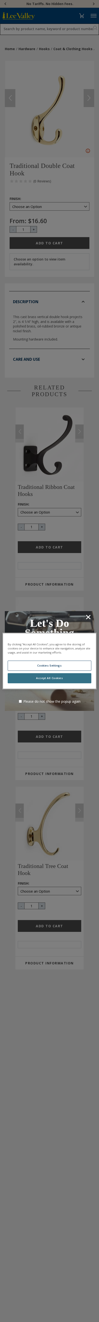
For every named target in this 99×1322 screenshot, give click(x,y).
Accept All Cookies (49, 678)
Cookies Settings (49, 666)
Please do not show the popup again (51, 701)
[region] (49, 661)
